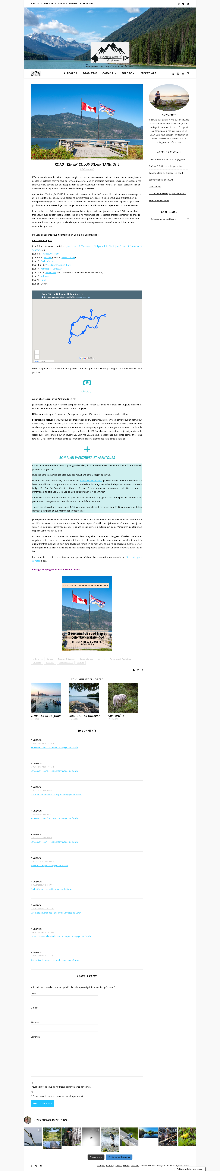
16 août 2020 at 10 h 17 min (42, 956)
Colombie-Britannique (66, 659)
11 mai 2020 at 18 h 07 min (41, 790)
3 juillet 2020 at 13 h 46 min (42, 861)
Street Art (86, 3)
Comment (35, 1036)
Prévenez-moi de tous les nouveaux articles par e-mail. (57, 1096)
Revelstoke (50, 272)
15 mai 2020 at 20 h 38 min (41, 838)
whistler (80, 663)
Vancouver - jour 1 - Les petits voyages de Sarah (54, 747)
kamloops (101, 659)
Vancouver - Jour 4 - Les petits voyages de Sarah (54, 841)
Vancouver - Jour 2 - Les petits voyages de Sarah (54, 770)
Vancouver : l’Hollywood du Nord (97, 246)
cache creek (38, 659)
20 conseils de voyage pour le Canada (167, 193)
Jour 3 (118, 246)
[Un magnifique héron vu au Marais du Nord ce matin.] (110, 1139)
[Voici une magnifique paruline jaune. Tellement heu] (187, 1136)
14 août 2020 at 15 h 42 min (42, 908)
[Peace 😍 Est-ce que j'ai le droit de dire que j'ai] (52, 1138)
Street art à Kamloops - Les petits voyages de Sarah (56, 912)
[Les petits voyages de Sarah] (110, 38)
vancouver (50, 663)
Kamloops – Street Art (51, 268)
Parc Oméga (116, 716)
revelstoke (37, 663)
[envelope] (188, 3)
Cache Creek (47, 261)
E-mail (34, 1007)
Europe (73, 3)
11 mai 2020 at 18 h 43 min (41, 814)
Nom (34, 993)
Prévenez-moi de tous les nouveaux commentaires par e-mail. (61, 1086)
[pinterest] (183, 3)
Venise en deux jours (46, 716)
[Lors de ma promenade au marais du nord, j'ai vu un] (167, 1136)
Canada (62, 3)
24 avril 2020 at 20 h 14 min (42, 767)
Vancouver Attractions (91, 480)
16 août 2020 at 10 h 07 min (42, 932)
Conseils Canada (86, 659)
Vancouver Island (51, 253)
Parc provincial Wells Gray (120, 659)
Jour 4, (126, 246)
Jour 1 (69, 246)
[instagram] (179, 3)
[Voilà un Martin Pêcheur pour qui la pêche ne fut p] (33, 1136)
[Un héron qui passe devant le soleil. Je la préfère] (91, 1136)
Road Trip (50, 3)
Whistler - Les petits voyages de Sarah (49, 865)
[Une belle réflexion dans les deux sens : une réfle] (148, 1132)
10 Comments (87, 169)
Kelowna (45, 276)
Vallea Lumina (68, 257)
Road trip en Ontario (84, 716)
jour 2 (77, 246)
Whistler (48, 257)
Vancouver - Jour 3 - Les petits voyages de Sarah (54, 818)
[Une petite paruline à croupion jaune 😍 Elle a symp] (129, 1136)
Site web (35, 1022)
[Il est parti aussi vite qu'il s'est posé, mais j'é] (71, 1136)
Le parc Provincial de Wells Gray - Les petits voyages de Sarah (61, 936)
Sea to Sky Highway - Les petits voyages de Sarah (55, 960)
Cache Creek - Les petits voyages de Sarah (51, 889)
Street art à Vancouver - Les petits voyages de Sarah (56, 794)
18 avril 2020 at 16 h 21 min (42, 743)
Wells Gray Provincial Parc (57, 264)
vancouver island (66, 663)
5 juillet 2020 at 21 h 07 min (42, 885)
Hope (43, 279)
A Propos (36, 3)
